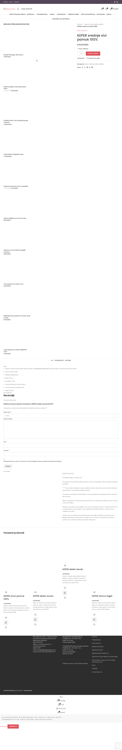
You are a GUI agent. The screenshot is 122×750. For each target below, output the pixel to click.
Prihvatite (13, 726)
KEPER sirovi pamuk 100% (14, 598)
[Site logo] (9, 9)
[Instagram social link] (117, 1)
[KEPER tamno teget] (105, 549)
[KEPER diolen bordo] (75, 549)
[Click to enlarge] (36, 60)
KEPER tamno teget (102, 596)
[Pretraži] (18, 9)
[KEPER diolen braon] (46, 549)
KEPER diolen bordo (72, 569)
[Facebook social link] (115, 1)
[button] (6, 622)
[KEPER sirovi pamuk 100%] (17, 549)
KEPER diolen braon (43, 596)
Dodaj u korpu (93, 53)
